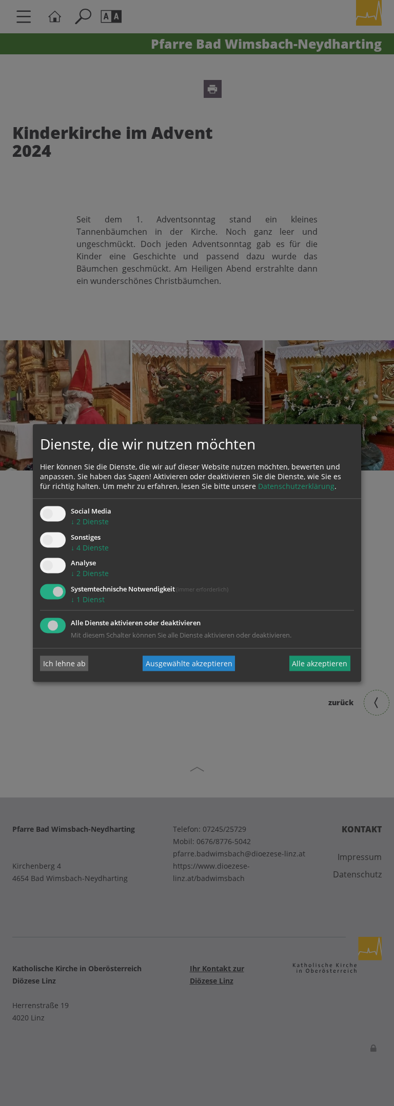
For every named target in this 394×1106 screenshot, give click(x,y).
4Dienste (90, 547)
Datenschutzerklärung (296, 486)
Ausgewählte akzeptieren (189, 663)
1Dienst (88, 600)
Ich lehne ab (64, 663)
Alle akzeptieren (319, 663)
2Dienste (90, 521)
